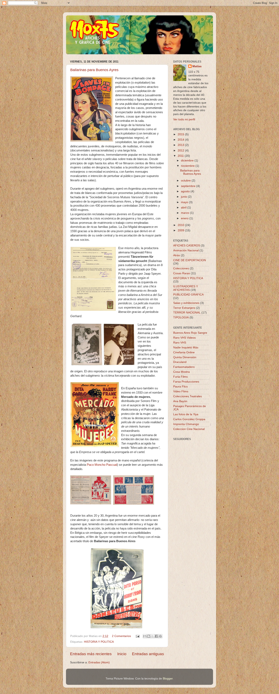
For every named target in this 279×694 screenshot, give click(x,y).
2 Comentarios (121, 636)
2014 (181, 139)
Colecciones (181, 268)
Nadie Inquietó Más (185, 347)
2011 (181, 155)
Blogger (168, 678)
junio (184, 196)
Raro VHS (179, 342)
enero (185, 218)
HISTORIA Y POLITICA (99, 641)
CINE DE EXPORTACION (189, 260)
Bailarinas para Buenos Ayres (94, 70)
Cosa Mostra (181, 371)
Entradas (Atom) (99, 662)
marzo (185, 212)
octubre (186, 180)
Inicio (121, 654)
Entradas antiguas (148, 654)
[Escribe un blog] (149, 636)
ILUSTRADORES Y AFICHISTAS (185, 288)
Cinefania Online (184, 352)
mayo (185, 202)
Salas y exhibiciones (186, 302)
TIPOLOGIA (181, 317)
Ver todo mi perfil (184, 119)
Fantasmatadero (184, 366)
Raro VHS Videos (184, 337)
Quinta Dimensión (184, 357)
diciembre (187, 160)
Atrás (176, 255)
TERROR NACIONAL (187, 312)
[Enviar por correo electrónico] (145, 636)
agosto (186, 191)
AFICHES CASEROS (186, 245)
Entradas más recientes (91, 654)
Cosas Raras (181, 273)
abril (184, 207)
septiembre (188, 186)
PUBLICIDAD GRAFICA (188, 294)
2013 (181, 145)
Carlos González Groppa (189, 419)
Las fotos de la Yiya (185, 414)
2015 (181, 134)
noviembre (188, 165)
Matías (197, 66)
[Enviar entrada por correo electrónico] (137, 636)
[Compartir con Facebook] (156, 636)
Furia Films (180, 376)
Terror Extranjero (184, 307)
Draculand (179, 362)
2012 (181, 150)
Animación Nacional (186, 250)
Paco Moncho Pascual (102, 464)
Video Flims (180, 391)
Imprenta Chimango (186, 424)
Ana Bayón (180, 401)
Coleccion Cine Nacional (189, 429)
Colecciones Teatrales (187, 396)
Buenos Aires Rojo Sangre (190, 332)
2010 (181, 225)
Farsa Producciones (186, 381)
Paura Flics (180, 386)
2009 (181, 230)
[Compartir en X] (153, 636)
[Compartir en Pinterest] (160, 636)
